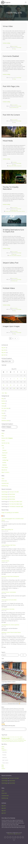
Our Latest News (5, 408)
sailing (18, 255)
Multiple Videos (9, 288)
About (3, 433)
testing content (11, 165)
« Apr (3, 393)
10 (24, 378)
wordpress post (18, 165)
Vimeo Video (8, 26)
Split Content (5, 760)
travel (6, 741)
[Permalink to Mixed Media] (14, 131)
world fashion (19, 741)
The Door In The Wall (13, 491)
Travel (17, 210)
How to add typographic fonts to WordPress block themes (13, 519)
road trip (23, 211)
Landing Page (5, 460)
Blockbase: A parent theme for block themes (11, 632)
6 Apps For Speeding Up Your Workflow (10, 512)
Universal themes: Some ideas (8, 609)
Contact (3, 440)
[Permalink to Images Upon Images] (14, 319)
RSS (4, 516)
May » (6, 393)
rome (18, 740)
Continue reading (6, 43)
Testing (14, 48)
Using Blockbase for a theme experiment (10, 624)
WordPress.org (5, 485)
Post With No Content (11, 115)
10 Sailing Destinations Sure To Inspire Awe (13, 231)
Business (3, 401)
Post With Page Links (11, 86)
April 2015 (4, 355)
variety (15, 165)
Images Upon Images (11, 326)
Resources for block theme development (10, 576)
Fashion (3, 403)
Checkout (4, 450)
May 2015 (4, 352)
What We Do (4, 470)
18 (3, 385)
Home (3, 746)
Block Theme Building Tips (7, 529)
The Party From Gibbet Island (15, 501)
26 (7, 388)
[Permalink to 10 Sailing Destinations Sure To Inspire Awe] (14, 220)
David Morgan (19, 47)
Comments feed (5, 483)
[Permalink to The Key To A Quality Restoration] (14, 177)
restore (20, 211)
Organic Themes (17, 833)
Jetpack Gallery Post (10, 263)
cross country (11, 211)
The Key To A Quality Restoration (10, 188)
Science (3, 410)
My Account (4, 452)
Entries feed (4, 480)
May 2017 (4, 347)
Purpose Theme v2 (11, 833)
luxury (18, 211)
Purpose (7, 2)
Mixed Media (8, 141)
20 (10, 385)
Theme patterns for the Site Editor (9, 599)
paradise (15, 255)
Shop (3, 445)
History (14, 210)
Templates (4, 455)
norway (6, 740)
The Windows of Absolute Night (16, 506)
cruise (10, 255)
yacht (20, 255)
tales (22, 740)
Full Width (4, 457)
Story (11, 107)
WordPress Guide (15, 107)
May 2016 (4, 350)
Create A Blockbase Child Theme (9, 545)
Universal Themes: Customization (9, 592)
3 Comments (15, 162)
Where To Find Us (5, 472)
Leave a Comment (14, 46)
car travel (6, 211)
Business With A (7, 438)
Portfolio (4, 462)
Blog (12, 210)
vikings (10, 741)
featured (14, 211)
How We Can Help (5, 443)
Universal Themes (5, 560)
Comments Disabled (11, 56)
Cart (3, 447)
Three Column (5, 467)
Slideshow (4, 465)
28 (14, 388)
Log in (3, 478)
